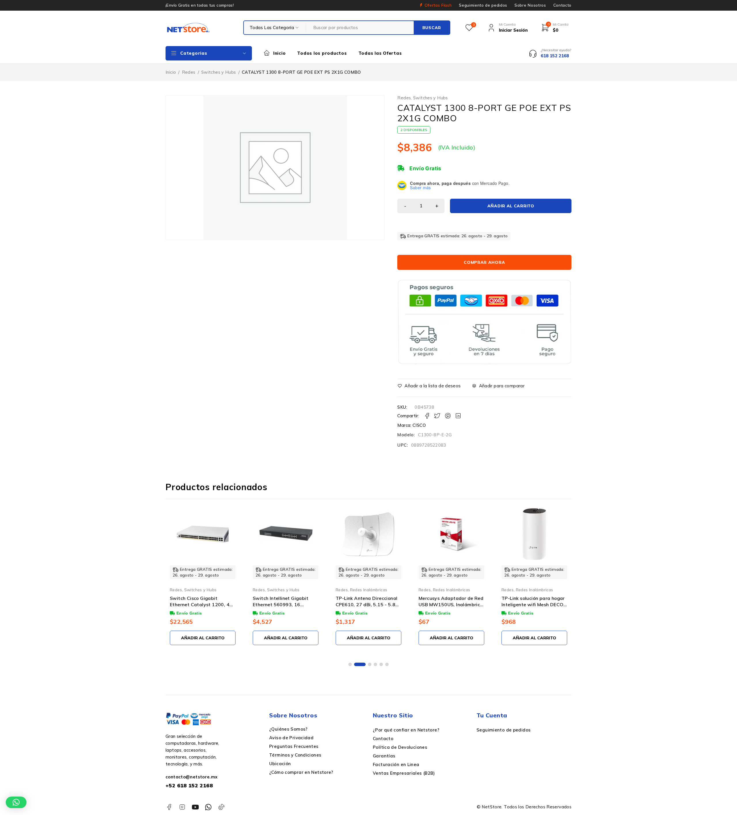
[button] (350, 664)
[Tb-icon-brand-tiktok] (221, 807)
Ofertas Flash (438, 5)
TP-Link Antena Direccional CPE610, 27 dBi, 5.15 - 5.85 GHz (367, 604)
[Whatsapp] (208, 807)
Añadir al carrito (510, 206)
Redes (188, 72)
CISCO (419, 425)
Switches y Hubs (218, 72)
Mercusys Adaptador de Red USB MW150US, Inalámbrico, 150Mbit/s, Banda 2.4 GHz (451, 604)
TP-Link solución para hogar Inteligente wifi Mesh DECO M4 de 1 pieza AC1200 (533, 604)
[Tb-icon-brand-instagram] (182, 807)
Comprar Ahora (484, 262)
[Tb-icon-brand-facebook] (169, 807)
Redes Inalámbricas (369, 589)
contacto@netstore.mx (192, 777)
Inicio (171, 72)
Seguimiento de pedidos (483, 5)
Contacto (562, 5)
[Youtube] (195, 807)
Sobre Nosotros (530, 5)
